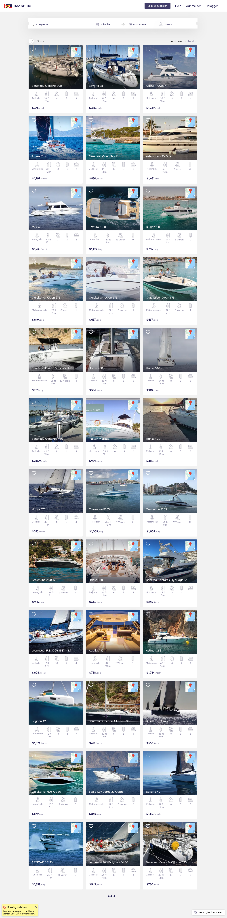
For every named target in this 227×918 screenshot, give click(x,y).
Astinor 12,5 (153, 650)
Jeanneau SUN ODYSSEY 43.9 (51, 650)
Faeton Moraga (99, 439)
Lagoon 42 (39, 721)
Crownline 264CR (43, 580)
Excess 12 (38, 156)
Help (178, 6)
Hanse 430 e (97, 368)
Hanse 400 (153, 439)
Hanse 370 (39, 509)
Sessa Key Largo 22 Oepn (106, 791)
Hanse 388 (96, 580)
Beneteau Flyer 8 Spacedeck (51, 368)
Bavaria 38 (96, 86)
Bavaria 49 (153, 791)
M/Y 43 (36, 227)
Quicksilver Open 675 (46, 297)
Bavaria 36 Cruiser (158, 721)
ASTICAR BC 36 (42, 862)
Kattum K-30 (97, 227)
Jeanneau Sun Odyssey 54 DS (108, 862)
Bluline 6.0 (153, 227)
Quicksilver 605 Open (46, 791)
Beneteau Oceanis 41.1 (103, 156)
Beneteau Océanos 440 (47, 439)
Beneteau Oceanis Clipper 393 (109, 721)
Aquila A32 (96, 650)
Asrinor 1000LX (156, 86)
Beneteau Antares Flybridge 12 (166, 580)
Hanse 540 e (154, 368)
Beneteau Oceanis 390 (47, 86)
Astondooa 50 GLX (158, 156)
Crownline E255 (99, 509)
